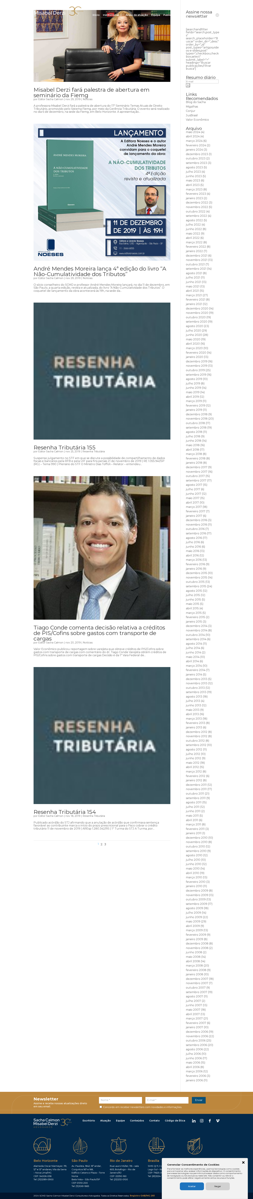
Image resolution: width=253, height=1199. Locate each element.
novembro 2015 (196, 577)
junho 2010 (193, 864)
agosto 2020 (194, 326)
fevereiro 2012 (195, 776)
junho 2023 (194, 176)
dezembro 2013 (196, 679)
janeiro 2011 (194, 833)
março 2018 (194, 454)
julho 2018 (193, 436)
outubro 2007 (196, 987)
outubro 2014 (195, 635)
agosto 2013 (194, 696)
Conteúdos (137, 1120)
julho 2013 (193, 701)
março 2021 (194, 295)
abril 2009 (193, 926)
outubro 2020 (196, 317)
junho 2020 (194, 335)
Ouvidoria (192, 15)
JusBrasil (192, 115)
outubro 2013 (195, 687)
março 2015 (194, 612)
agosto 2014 (194, 643)
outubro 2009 (196, 899)
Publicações (171, 15)
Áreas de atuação (137, 15)
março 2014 (194, 665)
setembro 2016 (196, 533)
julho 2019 (193, 383)
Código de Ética (175, 1120)
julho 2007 (193, 1001)
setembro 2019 (196, 374)
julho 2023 (193, 171)
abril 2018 (192, 449)
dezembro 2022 (197, 202)
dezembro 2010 (197, 837)
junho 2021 (193, 282)
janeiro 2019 (194, 409)
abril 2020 (193, 343)
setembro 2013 (196, 692)
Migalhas (192, 106)
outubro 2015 (195, 581)
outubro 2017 (195, 476)
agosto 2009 (194, 908)
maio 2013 (192, 710)
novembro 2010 (197, 842)
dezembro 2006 (197, 1031)
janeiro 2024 (194, 149)
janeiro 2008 (194, 974)
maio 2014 (192, 657)
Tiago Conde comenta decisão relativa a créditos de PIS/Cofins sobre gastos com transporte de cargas (99, 633)
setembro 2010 (196, 851)
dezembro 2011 (196, 784)
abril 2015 (192, 608)
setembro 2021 (196, 268)
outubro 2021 (195, 264)
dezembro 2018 (197, 414)
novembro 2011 (196, 789)
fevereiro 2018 (195, 458)
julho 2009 (193, 912)
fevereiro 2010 (195, 881)
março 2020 (194, 348)
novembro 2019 (196, 365)
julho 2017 (193, 489)
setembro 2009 (196, 904)
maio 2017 (192, 498)
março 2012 (194, 771)
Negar (217, 1186)
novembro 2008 (197, 948)
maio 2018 (193, 445)
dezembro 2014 (196, 626)
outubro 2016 (195, 529)
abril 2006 (193, 1067)
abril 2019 (192, 396)
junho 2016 (193, 546)
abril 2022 (193, 238)
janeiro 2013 (194, 727)
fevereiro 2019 (195, 405)
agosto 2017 (194, 484)
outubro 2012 (195, 740)
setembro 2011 (196, 798)
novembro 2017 (196, 471)
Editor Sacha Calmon (50, 99)
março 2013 (194, 718)
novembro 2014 (196, 630)
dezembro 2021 (196, 255)
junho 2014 (193, 652)
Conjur (190, 111)
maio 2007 (193, 1009)
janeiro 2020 (194, 357)
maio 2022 (193, 233)
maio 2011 (192, 815)
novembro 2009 (197, 895)
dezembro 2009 (197, 890)
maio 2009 (193, 921)
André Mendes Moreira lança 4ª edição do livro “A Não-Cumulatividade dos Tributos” (100, 271)
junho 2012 (193, 758)
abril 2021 (192, 290)
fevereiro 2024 (196, 145)
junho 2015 (193, 599)
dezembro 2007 (197, 978)
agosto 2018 (194, 432)
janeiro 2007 (194, 1027)
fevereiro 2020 (196, 352)
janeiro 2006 (194, 1080)
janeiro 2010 (194, 886)
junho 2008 (194, 952)
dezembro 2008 (197, 943)
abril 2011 (192, 820)
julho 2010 (193, 859)
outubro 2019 (195, 370)
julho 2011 (192, 807)
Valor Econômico (197, 119)
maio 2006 (193, 1062)
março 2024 (194, 141)
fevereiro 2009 (196, 934)
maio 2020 (193, 339)
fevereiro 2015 (195, 617)
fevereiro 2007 (196, 1023)
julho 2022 (193, 224)
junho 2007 (194, 1005)
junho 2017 (193, 493)
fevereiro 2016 (195, 564)
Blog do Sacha (196, 102)
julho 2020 (193, 330)
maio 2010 (193, 868)
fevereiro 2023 (196, 193)
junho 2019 (193, 387)
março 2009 (194, 930)
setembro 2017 (196, 480)
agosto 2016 (194, 538)
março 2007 (194, 1018)
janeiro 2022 (194, 251)
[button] (243, 1163)
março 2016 (194, 559)
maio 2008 (193, 956)
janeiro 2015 (194, 621)
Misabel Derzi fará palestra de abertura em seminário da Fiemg (92, 92)
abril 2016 (192, 555)
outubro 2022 (195, 211)
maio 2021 (192, 286)
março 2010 (194, 877)
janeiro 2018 (194, 462)
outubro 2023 (195, 158)
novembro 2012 (196, 736)
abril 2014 (192, 661)
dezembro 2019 (196, 361)
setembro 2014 (196, 639)
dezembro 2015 (196, 573)
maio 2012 (192, 762)
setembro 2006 (196, 1045)
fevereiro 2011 (195, 829)
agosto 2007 (194, 996)
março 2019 (194, 401)
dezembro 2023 (197, 154)
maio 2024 (193, 132)
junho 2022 (194, 229)
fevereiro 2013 (195, 723)
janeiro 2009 (194, 939)
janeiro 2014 (194, 674)
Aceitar (192, 1186)
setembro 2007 (196, 992)
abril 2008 (193, 961)
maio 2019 (192, 392)
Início (96, 15)
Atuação (105, 1120)
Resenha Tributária (93, 451)
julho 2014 (193, 648)
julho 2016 (193, 542)
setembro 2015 (196, 586)
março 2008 (194, 965)
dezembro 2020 (197, 308)
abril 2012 (192, 767)
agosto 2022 (194, 220)
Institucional (111, 15)
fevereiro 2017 (195, 511)
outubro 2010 (195, 846)
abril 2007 (193, 1014)
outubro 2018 (195, 423)
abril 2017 (192, 502)
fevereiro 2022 (196, 246)
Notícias (87, 99)
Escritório (89, 1120)
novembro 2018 (197, 418)
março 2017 (194, 507)
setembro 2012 (196, 745)
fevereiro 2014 (195, 670)
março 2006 (194, 1071)
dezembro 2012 (196, 732)
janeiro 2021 (194, 304)
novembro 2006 (197, 1036)
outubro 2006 (195, 1040)
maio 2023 (193, 180)
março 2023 (194, 189)
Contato (206, 15)
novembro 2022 (197, 207)
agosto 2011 (194, 802)
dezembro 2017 (196, 467)
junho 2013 (193, 705)
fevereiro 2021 (195, 299)
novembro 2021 (196, 260)
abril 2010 (192, 873)
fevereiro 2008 (196, 970)
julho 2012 (193, 754)
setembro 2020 (196, 321)
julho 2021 (193, 277)
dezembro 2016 (196, 520)
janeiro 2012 (194, 780)
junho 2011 (193, 811)
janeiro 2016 (194, 568)
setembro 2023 (196, 163)
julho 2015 (193, 595)
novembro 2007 (197, 983)
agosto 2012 (194, 749)
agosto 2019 (194, 379)
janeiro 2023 (194, 198)
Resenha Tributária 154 (65, 812)
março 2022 (194, 242)
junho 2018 (193, 440)
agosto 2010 (194, 855)
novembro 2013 (196, 683)
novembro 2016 (196, 524)
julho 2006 (193, 1053)
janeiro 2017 (194, 515)
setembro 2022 (196, 215)
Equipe (155, 15)
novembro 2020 (197, 312)
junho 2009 (194, 917)
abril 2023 (193, 185)
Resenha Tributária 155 (65, 447)
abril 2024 (193, 136)
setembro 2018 (196, 427)
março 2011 (193, 824)
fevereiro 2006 (196, 1076)
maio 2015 (192, 604)
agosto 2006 (194, 1049)
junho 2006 (194, 1058)
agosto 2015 (194, 590)
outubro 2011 (195, 793)
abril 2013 (192, 714)
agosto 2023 (194, 167)
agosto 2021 (194, 273)
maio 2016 (192, 551)
